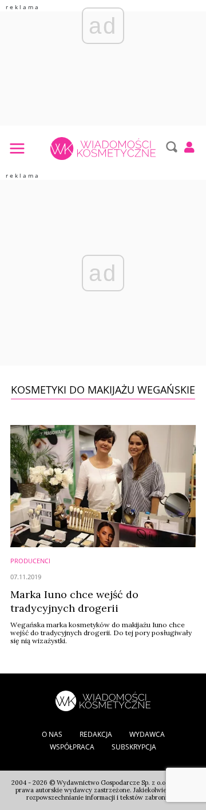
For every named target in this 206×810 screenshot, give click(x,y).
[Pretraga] (170, 147)
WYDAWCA (147, 734)
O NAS (52, 734)
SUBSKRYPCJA (134, 747)
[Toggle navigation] (16, 148)
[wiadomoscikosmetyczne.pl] (102, 148)
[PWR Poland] (103, 700)
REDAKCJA (96, 734)
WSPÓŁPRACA (72, 747)
